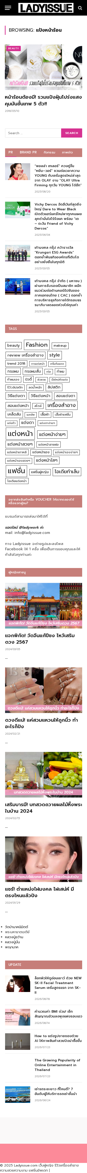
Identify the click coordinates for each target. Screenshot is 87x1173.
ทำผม (60, 371)
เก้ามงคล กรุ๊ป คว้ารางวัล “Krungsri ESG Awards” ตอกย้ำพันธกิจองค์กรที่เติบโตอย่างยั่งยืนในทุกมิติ (57, 255)
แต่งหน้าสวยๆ (20, 444)
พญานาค (11, 947)
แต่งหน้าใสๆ (47, 460)
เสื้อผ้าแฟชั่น (63, 414)
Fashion (37, 344)
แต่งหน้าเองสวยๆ (18, 461)
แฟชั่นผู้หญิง (40, 472)
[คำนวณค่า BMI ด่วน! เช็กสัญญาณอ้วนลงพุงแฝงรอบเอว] (17, 1017)
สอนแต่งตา (65, 396)
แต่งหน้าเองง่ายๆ (66, 452)
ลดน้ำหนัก (35, 387)
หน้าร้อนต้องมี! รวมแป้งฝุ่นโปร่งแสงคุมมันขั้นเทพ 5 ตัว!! (43, 100)
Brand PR (28, 152)
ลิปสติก (54, 387)
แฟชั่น (16, 471)
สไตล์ (38, 406)
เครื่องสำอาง (62, 405)
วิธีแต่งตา (16, 396)
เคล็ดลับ (14, 414)
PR (10, 152)
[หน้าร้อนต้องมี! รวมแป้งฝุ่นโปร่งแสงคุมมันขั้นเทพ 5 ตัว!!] (43, 67)
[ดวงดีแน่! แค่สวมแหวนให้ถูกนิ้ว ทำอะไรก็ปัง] (43, 690)
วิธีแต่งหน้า (40, 396)
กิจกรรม (49, 152)
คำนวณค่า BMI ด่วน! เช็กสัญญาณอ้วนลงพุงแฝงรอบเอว (58, 1014)
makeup (60, 345)
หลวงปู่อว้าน (14, 937)
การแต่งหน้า (38, 364)
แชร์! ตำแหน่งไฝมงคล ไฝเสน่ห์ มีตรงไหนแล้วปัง (39, 892)
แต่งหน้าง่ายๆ (52, 434)
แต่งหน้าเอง (41, 452)
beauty (13, 345)
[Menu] (8, 7)
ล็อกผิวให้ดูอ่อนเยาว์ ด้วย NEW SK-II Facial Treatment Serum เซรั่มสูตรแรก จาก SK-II (58, 985)
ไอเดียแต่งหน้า (17, 481)
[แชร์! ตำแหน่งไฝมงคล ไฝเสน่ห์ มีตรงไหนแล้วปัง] (43, 859)
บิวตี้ (28, 379)
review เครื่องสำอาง (25, 355)
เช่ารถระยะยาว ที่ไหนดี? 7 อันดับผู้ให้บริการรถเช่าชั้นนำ (56, 1091)
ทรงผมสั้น (33, 371)
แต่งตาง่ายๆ (47, 423)
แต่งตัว (11, 423)
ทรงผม (13, 371)
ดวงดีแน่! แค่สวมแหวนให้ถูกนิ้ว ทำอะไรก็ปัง (41, 723)
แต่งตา (27, 422)
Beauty (13, 48)
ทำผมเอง (13, 379)
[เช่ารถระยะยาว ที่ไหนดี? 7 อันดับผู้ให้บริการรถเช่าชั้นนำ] (17, 1094)
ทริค (48, 372)
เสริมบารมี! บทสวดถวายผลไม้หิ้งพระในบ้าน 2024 (43, 808)
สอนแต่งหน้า (18, 406)
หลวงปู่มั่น (12, 942)
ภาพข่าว (67, 152)
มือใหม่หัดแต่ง (59, 380)
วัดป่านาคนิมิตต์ (16, 927)
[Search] (79, 7)
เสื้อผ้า (45, 414)
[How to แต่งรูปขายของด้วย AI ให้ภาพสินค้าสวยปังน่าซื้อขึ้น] (17, 1041)
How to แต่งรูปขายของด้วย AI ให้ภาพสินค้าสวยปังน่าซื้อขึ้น (58, 1038)
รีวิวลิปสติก (15, 387)
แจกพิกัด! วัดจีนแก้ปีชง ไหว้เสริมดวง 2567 (40, 639)
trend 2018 (16, 363)
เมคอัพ (31, 415)
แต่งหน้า (20, 433)
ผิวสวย (41, 380)
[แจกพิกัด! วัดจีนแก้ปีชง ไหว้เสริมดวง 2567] (43, 606)
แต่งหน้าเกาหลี (17, 452)
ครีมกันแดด (57, 364)
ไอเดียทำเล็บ (67, 471)
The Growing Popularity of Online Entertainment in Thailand (57, 1065)
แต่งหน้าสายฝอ (48, 444)
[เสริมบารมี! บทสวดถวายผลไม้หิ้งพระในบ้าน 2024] (43, 775)
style (54, 354)
